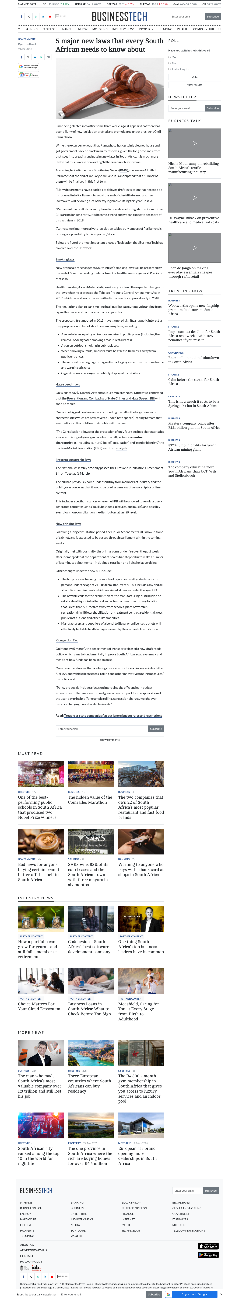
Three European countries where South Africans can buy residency (89, 1083)
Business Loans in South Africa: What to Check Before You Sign (89, 1009)
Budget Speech (31, 1208)
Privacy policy (31, 1261)
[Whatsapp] (35, 16)
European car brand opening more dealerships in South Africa (137, 1156)
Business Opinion (134, 1208)
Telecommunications (188, 1230)
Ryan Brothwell (27, 44)
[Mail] (48, 57)
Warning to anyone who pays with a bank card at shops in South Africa (141, 869)
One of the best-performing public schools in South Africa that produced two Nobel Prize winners (40, 807)
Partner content (31, 936)
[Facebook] (21, 16)
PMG (123, 170)
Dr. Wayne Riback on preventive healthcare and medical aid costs (193, 220)
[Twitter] (28, 16)
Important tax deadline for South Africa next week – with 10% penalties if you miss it (194, 336)
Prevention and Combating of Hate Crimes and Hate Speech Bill (111, 398)
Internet (128, 1219)
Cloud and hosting (187, 1208)
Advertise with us (33, 1250)
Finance (66, 29)
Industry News (123, 29)
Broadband (181, 1202)
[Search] (220, 29)
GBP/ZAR (112, 4)
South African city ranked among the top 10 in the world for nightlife (38, 1156)
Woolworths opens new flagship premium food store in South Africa (193, 310)
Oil (204, 4)
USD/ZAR (80, 4)
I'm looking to (180, 69)
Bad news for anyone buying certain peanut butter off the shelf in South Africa (38, 872)
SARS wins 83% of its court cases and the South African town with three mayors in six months (88, 874)
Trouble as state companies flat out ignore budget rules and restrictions (113, 715)
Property (146, 29)
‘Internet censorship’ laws (73, 459)
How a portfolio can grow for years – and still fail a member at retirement (37, 949)
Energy (82, 29)
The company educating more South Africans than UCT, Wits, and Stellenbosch (192, 471)
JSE (44, 4)
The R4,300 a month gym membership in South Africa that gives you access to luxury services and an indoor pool (140, 1089)
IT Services (180, 1219)
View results (194, 84)
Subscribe (213, 16)
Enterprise (79, 1213)
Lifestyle (24, 791)
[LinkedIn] (43, 16)
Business (49, 29)
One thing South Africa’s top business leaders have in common (141, 946)
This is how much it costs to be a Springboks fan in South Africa (193, 403)
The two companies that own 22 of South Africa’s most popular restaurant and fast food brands (141, 807)
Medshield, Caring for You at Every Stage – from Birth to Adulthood (138, 1011)
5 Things (73, 859)
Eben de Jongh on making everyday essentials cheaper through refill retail (190, 272)
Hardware (28, 1219)
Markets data (27, 4)
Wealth (182, 29)
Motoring (100, 29)
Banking (31, 29)
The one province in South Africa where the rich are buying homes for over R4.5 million (90, 1156)
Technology (131, 1230)
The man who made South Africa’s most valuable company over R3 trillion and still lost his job (39, 1086)
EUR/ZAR (145, 4)
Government (26, 39)
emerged (71, 557)
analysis (121, 448)
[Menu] (19, 29)
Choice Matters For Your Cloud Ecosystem (39, 1007)
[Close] (221, 1294)
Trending (165, 29)
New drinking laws (68, 524)
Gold (176, 4)
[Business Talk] (60, 16)
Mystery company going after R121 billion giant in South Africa (194, 425)
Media (75, 1224)
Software (78, 1230)
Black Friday (131, 1202)
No (174, 63)
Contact (26, 1255)
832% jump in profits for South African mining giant (192, 447)
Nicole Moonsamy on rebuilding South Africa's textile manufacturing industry (193, 168)
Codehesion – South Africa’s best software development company (89, 946)
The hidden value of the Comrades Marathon (90, 800)
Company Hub (203, 29)
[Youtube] (50, 16)
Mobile (127, 1224)
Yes (174, 57)
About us (27, 1244)
